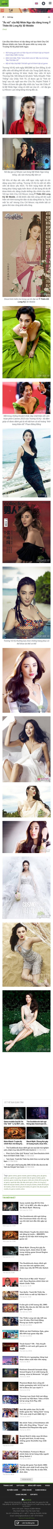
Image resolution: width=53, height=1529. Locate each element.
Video (47, 1485)
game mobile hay (15, 1180)
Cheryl (4, 29)
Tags (6, 1176)
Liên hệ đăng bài (28, 1523)
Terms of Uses (23, 1518)
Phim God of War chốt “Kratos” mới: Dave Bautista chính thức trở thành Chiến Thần (34, 1281)
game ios (13, 1178)
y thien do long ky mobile (28, 1184)
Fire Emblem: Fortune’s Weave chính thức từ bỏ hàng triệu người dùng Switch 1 (34, 1454)
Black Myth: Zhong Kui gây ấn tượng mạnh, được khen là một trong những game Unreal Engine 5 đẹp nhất (37, 1142)
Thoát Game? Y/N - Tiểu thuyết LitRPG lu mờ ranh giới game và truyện (33, 1346)
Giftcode (20, 1485)
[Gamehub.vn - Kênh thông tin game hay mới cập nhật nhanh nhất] (4, 3)
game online (12, 1176)
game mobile (22, 1176)
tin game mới (34, 1187)
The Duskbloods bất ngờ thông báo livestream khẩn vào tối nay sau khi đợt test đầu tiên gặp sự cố (37, 1123)
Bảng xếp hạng (34, 1485)
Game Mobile (40, 1490)
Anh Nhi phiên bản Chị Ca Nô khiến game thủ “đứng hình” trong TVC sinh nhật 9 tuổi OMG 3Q (34, 1411)
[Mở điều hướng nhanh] (49, 16)
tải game (43, 1176)
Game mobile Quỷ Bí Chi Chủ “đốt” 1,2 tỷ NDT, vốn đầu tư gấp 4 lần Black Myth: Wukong (14, 1123)
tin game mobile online (17, 1189)
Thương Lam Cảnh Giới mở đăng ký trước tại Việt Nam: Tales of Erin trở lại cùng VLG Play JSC (34, 1398)
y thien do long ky (39, 1182)
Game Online (21, 1494)
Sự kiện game (12, 1490)
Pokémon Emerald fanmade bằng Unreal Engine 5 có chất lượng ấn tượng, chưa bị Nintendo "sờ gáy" (34, 1372)
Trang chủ (8, 1485)
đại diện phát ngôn (26, 1182)
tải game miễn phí (28, 1180)
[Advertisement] (26, 1078)
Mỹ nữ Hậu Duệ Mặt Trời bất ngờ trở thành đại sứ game (26, 63)
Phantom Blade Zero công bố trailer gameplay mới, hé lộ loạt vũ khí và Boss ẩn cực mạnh (34, 1385)
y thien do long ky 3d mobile (20, 1187)
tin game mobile (35, 1178)
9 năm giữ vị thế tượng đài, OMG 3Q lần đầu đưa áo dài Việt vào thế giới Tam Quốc (34, 1307)
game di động (31, 1176)
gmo (38, 1176)
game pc (7, 1178)
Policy (32, 1518)
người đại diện (15, 1182)
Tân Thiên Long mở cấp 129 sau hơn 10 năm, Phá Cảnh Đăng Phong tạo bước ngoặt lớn (33, 1320)
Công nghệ (26, 1490)
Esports (33, 1494)
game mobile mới (23, 1178)
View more (26, 1479)
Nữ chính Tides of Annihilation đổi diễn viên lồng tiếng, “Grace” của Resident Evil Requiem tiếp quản (34, 1425)
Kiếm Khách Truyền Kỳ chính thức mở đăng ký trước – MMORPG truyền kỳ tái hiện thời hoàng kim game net (14, 1142)
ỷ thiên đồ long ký (40, 1180)
